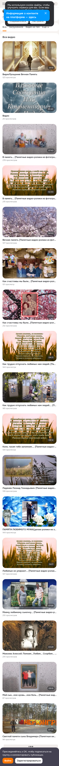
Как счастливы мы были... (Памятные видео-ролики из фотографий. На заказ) (29, 281)
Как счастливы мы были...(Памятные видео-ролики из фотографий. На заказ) (29, 322)
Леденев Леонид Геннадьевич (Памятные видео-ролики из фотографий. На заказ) (29, 488)
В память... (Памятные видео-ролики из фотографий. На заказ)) (29, 157)
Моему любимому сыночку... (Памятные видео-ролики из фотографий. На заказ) (29, 612)
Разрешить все (18, 21)
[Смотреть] (29, 56)
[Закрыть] (45, 13)
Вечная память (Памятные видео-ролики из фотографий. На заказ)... (29, 239)
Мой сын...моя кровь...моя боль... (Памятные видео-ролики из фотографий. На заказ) (29, 695)
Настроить (37, 21)
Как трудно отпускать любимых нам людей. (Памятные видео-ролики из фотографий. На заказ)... (29, 364)
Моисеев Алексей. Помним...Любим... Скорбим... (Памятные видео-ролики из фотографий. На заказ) (29, 653)
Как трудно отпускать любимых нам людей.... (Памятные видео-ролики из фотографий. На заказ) (29, 405)
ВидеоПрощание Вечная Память (20, 74)
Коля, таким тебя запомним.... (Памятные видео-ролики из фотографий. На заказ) (29, 446)
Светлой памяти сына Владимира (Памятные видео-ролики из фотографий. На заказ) (29, 736)
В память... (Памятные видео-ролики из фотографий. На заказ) (29, 198)
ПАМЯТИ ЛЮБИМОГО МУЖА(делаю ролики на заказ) (29, 529)
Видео (6, 115)
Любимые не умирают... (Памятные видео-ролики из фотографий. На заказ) (29, 570)
